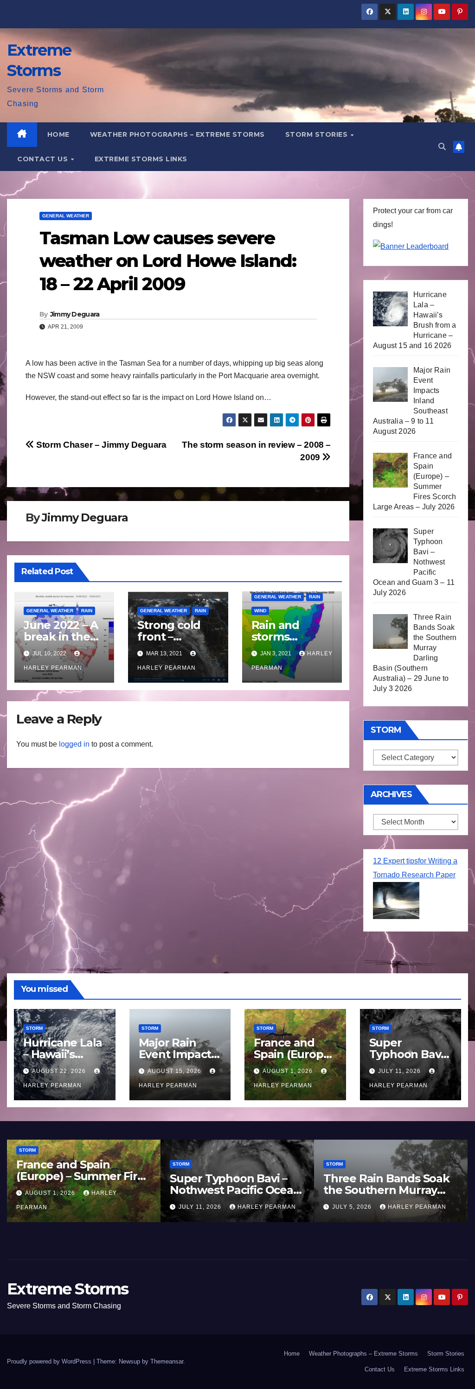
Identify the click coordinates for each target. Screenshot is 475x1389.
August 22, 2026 (60, 1071)
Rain (86, 610)
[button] (442, 147)
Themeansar (166, 1361)
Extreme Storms (67, 1289)
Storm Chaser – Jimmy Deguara (100, 445)
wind (260, 610)
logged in (74, 744)
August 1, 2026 (289, 1071)
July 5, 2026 (352, 1207)
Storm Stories (317, 134)
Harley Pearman (267, 1207)
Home (58, 134)
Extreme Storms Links (141, 159)
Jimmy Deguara (75, 314)
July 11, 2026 (400, 1071)
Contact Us (43, 159)
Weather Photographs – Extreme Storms (177, 134)
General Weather (65, 215)
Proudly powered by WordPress (50, 1361)
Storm (34, 1028)
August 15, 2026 (175, 1071)
